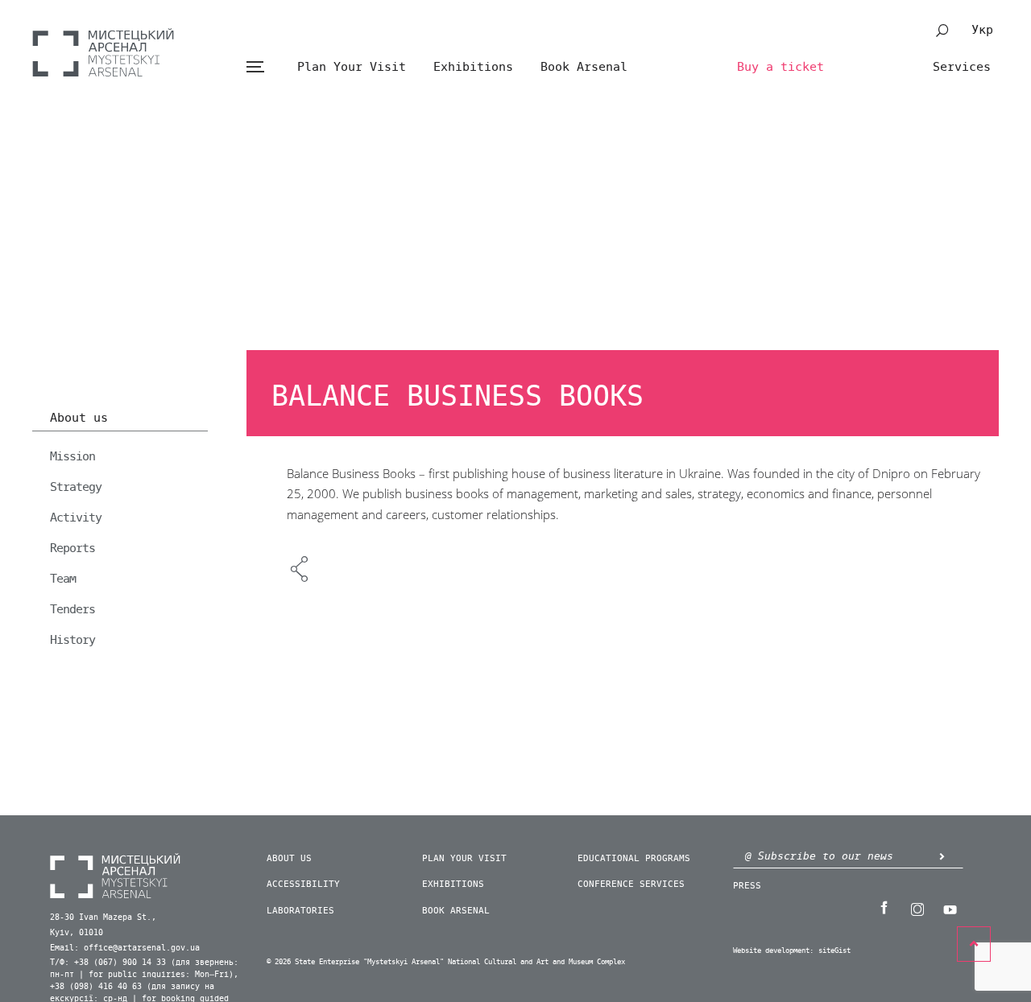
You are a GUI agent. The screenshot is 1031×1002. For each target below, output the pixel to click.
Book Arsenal (583, 67)
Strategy (75, 487)
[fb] (883, 908)
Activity (75, 517)
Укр (982, 30)
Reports (72, 548)
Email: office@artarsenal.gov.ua (125, 948)
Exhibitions (473, 67)
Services (962, 67)
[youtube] (949, 908)
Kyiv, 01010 (76, 932)
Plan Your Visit (351, 67)
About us (79, 418)
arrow (941, 856)
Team (63, 579)
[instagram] (916, 908)
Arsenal (103, 52)
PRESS (747, 886)
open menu (254, 67)
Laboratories (300, 911)
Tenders (72, 609)
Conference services (631, 884)
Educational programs (634, 858)
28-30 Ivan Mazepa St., (103, 917)
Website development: (773, 951)
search (942, 30)
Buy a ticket (780, 67)
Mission (72, 456)
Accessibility (303, 884)
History (72, 640)
